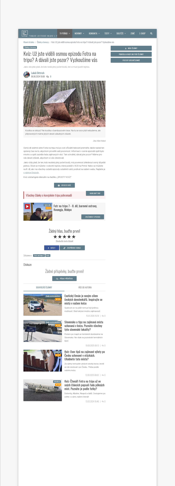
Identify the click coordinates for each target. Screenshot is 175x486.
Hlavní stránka (28, 42)
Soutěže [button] (119, 33)
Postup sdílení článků (131, 60)
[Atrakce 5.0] (42, 390)
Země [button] (133, 33)
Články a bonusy (43, 42)
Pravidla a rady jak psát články (131, 54)
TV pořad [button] (64, 33)
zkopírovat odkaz (74, 247)
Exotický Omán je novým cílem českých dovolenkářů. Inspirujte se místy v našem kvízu (83, 299)
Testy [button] (106, 33)
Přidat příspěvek (66, 278)
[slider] (64, 236)
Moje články (132, 48)
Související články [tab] (44, 287)
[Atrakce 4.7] (42, 360)
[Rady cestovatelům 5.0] (42, 304)
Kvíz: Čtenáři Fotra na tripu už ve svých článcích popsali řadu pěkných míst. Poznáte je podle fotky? (84, 385)
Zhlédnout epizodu (92, 216)
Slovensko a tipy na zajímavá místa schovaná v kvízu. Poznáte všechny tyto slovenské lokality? (83, 326)
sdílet (52, 247)
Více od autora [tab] (85, 287)
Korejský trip (95, 193)
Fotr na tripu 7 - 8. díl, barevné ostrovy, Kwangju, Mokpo (75, 207)
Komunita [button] (93, 33)
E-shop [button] (142, 33)
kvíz (47, 255)
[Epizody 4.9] (37, 211)
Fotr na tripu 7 (39, 255)
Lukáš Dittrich (37, 73)
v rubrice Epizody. (31, 172)
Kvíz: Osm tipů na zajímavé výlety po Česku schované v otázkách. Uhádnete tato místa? (84, 355)
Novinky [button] (78, 33)
